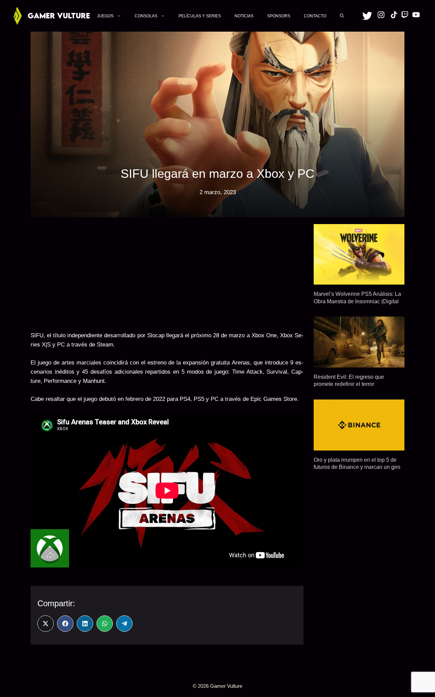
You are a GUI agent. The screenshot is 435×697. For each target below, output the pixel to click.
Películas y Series (199, 16)
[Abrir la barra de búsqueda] (342, 16)
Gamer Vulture (59, 15)
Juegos (105, 16)
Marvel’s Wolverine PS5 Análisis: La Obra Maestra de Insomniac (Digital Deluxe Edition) (357, 301)
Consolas (146, 16)
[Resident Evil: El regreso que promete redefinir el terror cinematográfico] (359, 363)
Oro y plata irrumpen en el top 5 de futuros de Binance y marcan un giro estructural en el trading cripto (357, 467)
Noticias (244, 16)
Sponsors (278, 16)
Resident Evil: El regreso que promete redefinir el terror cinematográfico (349, 384)
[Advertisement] (167, 271)
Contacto (315, 16)
